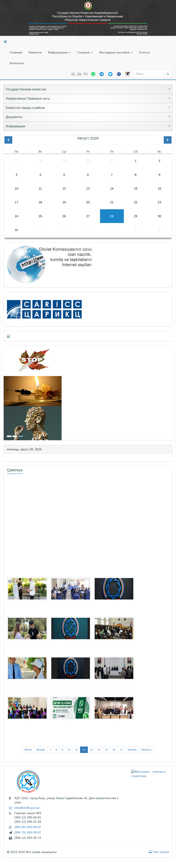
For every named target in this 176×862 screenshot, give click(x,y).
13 (91, 749)
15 (106, 749)
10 (69, 749)
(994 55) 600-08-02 (27, 827)
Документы (14, 117)
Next (171, 392)
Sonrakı (132, 749)
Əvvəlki (40, 749)
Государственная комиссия (26, 89)
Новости (35, 52)
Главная (16, 52)
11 (76, 749)
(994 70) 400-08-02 (27, 832)
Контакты (17, 63)
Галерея (84, 52)
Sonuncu (146, 749)
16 (113, 749)
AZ (73, 74)
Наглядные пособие (114, 52)
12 (83, 749)
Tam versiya (160, 852)
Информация (58, 52)
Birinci (28, 749)
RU (85, 74)
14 (98, 749)
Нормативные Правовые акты (28, 98)
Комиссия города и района (25, 107)
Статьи (144, 52)
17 (121, 749)
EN (79, 74)
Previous (5, 392)
